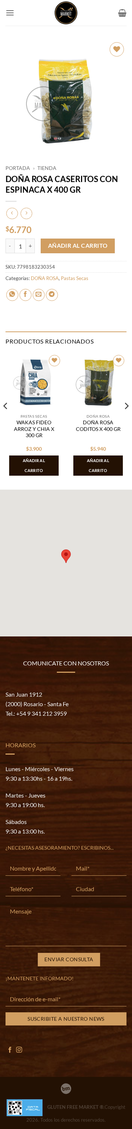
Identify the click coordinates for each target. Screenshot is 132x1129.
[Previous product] (26, 213)
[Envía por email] (39, 295)
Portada (18, 168)
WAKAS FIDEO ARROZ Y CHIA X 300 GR (34, 429)
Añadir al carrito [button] (34, 465)
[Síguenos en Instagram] (19, 1050)
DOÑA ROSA (45, 278)
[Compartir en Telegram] (52, 295)
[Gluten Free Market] (66, 13)
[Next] (126, 420)
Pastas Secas (74, 278)
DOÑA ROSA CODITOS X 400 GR (98, 426)
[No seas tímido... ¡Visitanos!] (66, 1088)
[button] (10, 13)
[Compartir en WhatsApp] (12, 295)
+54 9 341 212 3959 (41, 713)
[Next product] (12, 213)
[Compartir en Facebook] (25, 295)
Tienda (46, 168)
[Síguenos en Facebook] (10, 1050)
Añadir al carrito (78, 245)
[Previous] (5, 420)
